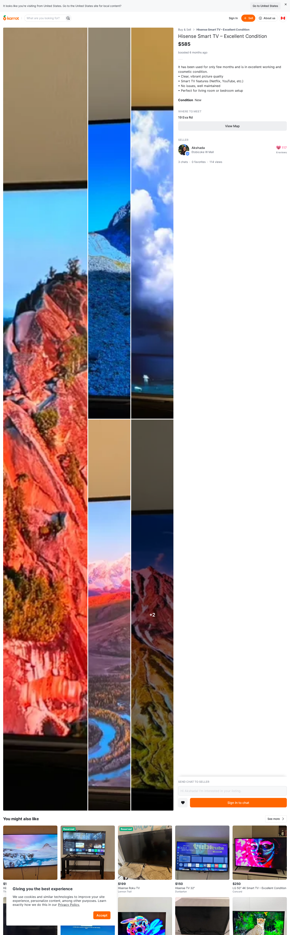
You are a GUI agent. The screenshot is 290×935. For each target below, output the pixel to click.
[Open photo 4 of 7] (109, 615)
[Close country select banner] (285, 4)
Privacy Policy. (69, 905)
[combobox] (44, 18)
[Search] (68, 18)
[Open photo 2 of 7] (109, 223)
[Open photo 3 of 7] (152, 223)
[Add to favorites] (183, 802)
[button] (276, 818)
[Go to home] (11, 18)
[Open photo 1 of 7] (45, 419)
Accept (101, 915)
